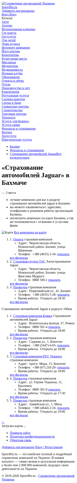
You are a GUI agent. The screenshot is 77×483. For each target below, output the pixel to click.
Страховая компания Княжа (32, 316)
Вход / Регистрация (48, 447)
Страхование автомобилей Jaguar (33, 154)
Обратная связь (20, 440)
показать (63, 254)
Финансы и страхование (27, 150)
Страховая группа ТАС (29, 261)
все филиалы (19, 257)
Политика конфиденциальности (32, 436)
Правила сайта (20, 433)
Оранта (18, 239)
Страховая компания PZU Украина (37, 356)
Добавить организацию (18, 447)
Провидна (20, 287)
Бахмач (15, 146)
